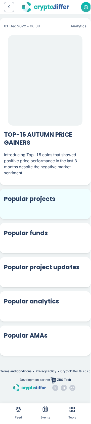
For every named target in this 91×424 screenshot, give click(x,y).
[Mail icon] (72, 388)
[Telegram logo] (64, 387)
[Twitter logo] (55, 387)
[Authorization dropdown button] (86, 7)
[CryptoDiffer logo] (45, 7)
